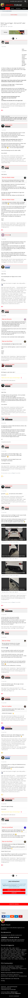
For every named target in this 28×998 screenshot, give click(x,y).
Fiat (2, 953)
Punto (11, 956)
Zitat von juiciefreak (7, 827)
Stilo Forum (18, 967)
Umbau (16, 958)
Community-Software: (9, 992)
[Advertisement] (14, 19)
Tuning (17, 957)
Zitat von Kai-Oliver (7, 341)
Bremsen (24, 950)
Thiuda (3, 26)
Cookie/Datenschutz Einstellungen (8, 989)
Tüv (12, 958)
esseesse (10, 952)
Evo (14, 952)
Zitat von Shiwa (6, 640)
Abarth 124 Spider (5, 949)
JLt (25, 953)
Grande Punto (14, 953)
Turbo (21, 957)
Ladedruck (18, 954)
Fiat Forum (3, 974)
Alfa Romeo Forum (23, 976)
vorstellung (21, 958)
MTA (2, 956)
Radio (20, 956)
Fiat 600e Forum (14, 968)
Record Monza (4, 957)
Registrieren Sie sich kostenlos (9, 885)
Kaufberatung (7, 954)
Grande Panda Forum (5, 970)
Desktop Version (14, 904)
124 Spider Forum (18, 966)
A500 (13, 948)
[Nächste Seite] (17, 38)
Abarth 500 (12, 949)
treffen (13, 957)
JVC (1, 954)
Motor (23, 954)
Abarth (17, 948)
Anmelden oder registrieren (16, 1)
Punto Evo (15, 956)
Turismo (9, 958)
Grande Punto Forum (5, 968)
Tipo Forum (3, 966)
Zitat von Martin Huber (8, 177)
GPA (9, 953)
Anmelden (14, 892)
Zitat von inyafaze (7, 706)
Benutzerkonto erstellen (14, 890)
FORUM (14, 5)
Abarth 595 (18, 949)
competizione (4, 952)
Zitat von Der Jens (7, 319)
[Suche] (25, 1)
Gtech (19, 953)
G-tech (5, 953)
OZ (4, 956)
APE (2, 950)
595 (2, 948)
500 (4, 948)
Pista (8, 956)
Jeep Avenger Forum (13, 976)
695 (7, 948)
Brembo (14, 950)
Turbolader (3, 958)
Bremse (19, 950)
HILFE (23, 953)
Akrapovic (24, 949)
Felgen (22, 952)
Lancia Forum (10, 974)
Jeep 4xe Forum (4, 976)
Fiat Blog (3, 980)
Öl (25, 958)
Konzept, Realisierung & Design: (11, 993)
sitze (9, 957)
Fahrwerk (18, 952)
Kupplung (13, 954)
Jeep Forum (16, 974)
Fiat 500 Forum (10, 966)
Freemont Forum (4, 967)
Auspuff (5, 950)
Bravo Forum (12, 967)
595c (10, 948)
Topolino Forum (22, 968)
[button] (18, 1)
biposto (10, 950)
